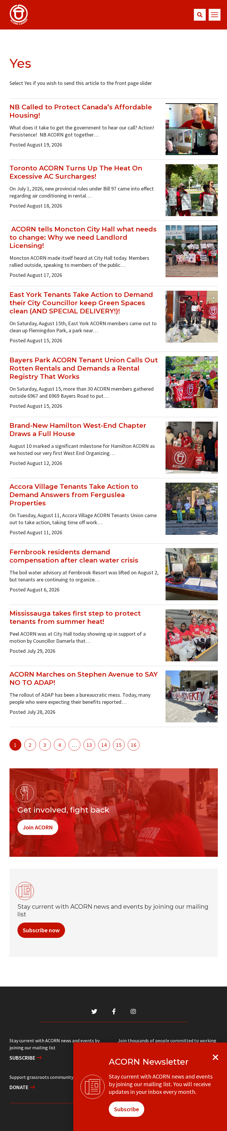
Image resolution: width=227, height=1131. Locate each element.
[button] (200, 15)
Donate (19, 1087)
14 (104, 745)
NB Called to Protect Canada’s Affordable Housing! (80, 111)
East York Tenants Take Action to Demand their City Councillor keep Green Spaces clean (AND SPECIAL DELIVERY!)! (81, 303)
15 (118, 745)
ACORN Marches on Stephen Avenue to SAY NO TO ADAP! (83, 678)
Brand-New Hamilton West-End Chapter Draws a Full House (77, 430)
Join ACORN (38, 827)
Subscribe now (41, 930)
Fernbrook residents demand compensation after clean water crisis (73, 556)
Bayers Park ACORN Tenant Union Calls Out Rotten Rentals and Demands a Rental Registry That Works (83, 368)
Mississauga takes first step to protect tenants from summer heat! (75, 617)
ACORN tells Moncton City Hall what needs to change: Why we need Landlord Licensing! (83, 237)
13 (89, 745)
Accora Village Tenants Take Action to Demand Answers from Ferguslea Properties (73, 495)
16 (133, 745)
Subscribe (22, 1057)
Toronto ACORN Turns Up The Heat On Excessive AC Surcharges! (75, 172)
